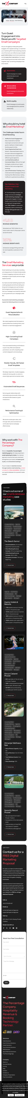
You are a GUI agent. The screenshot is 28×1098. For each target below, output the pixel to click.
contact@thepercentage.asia (10, 910)
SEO (16, 533)
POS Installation (8, 663)
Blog (4, 1068)
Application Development (10, 656)
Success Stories (7, 1064)
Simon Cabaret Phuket (11, 675)
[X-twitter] (7, 928)
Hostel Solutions (7, 1045)
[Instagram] (10, 928)
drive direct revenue (16, 201)
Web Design (18, 535)
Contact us (6, 1073)
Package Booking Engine (10, 728)
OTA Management (8, 528)
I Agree (11, 1095)
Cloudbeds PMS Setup (9, 524)
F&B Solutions (6, 1049)
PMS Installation (8, 530)
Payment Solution (17, 528)
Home (7, 20)
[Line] (16, 928)
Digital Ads (18, 524)
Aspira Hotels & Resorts (11, 603)
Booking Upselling (8, 659)
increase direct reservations (11, 57)
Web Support (7, 537)
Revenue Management (9, 533)
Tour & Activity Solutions (9, 1047)
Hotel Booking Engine (17, 526)
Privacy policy (19, 1095)
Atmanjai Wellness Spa (12, 744)
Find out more (10, 565)
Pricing (5, 1066)
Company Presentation (9, 1075)
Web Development (8, 598)
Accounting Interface (9, 654)
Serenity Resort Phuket (11, 811)
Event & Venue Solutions (9, 1043)
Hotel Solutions (7, 1041)
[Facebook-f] (4, 928)
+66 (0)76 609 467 (8, 903)
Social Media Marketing (9, 535)
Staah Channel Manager (10, 596)
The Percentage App (8, 1054)
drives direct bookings (15, 461)
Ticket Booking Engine (9, 667)
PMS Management (16, 530)
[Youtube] (13, 928)
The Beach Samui (11, 541)
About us (5, 1062)
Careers (5, 1070)
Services (12, 20)
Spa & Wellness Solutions (9, 1051)
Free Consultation (7, 1077)
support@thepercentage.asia (10, 912)
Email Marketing (8, 526)
